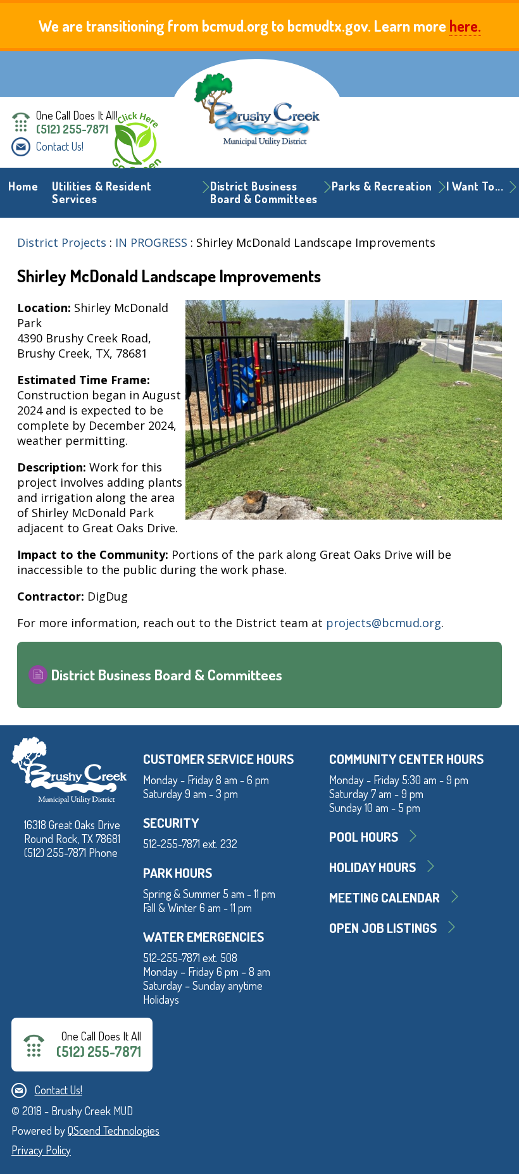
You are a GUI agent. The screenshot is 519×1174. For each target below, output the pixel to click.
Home (23, 186)
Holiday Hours (372, 866)
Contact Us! (60, 146)
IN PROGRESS (151, 242)
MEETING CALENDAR (384, 897)
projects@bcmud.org (383, 622)
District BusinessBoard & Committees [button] (264, 192)
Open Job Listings (383, 927)
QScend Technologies (113, 1130)
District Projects (61, 242)
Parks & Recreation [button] (382, 186)
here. (465, 25)
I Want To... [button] (474, 186)
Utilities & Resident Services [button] (102, 192)
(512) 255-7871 (72, 129)
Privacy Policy (41, 1150)
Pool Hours (363, 836)
